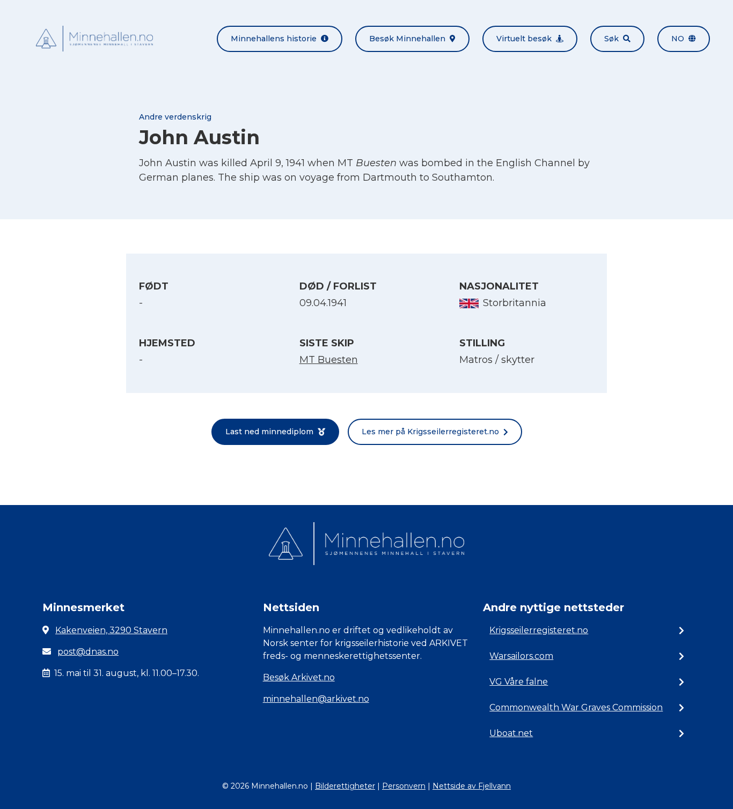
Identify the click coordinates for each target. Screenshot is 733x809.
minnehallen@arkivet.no (316, 699)
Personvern (404, 786)
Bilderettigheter (345, 786)
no (677, 38)
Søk (611, 38)
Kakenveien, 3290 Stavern (111, 630)
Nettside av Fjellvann (472, 786)
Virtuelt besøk (524, 38)
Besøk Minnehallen (407, 38)
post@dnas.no (88, 652)
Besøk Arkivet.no (299, 677)
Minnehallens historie (274, 38)
